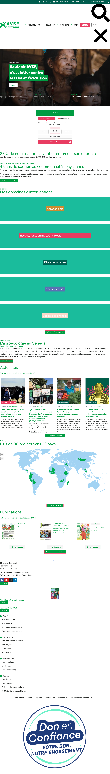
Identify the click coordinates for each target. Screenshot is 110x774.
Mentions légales (9, 683)
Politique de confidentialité (13, 687)
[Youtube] (46, 2)
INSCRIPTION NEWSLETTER (96, 2)
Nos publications (9, 670)
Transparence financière (12, 631)
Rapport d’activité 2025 (97, 528)
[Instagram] (50, 2)
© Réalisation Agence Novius (14, 691)
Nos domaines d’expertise (12, 641)
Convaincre (6, 648)
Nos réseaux (7, 623)
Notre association (9, 619)
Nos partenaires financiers (12, 627)
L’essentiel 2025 (20, 523)
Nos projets (7, 644)
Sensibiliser (6, 652)
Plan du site (6, 679)
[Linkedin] (54, 2)
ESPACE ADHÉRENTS (62, 2)
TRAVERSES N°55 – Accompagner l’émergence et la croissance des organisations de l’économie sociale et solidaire (61, 527)
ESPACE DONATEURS (78, 2)
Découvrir (55, 213)
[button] (100, 13)
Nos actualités (8, 662)
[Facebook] (39, 2)
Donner (13, 85)
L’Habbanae (7, 666)
